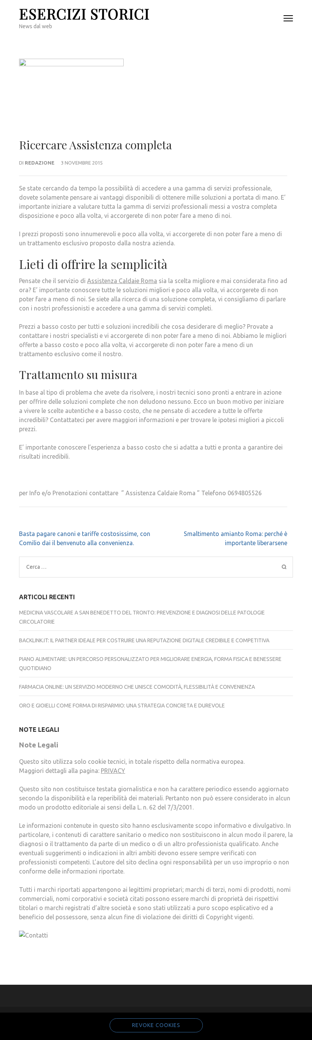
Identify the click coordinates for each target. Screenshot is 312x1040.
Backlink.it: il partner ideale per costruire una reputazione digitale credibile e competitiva (144, 640)
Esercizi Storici (84, 13)
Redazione (39, 162)
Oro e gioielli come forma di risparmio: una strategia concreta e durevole (122, 705)
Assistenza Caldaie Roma (122, 280)
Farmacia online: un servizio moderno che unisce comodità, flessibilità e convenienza (137, 687)
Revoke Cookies (156, 1025)
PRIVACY (113, 770)
